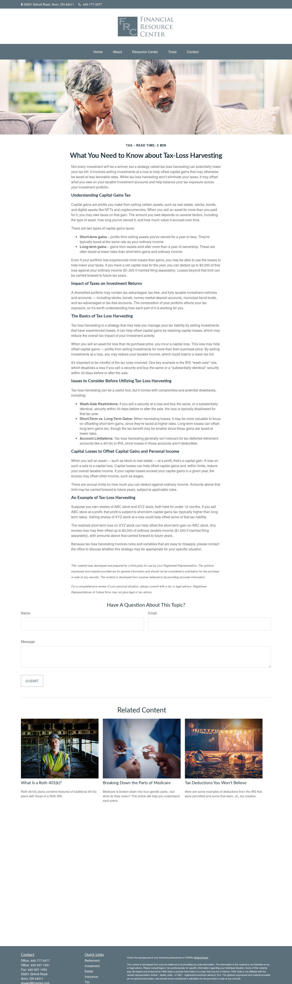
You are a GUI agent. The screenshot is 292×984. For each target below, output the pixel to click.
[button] (98, 51)
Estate (89, 971)
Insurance (91, 976)
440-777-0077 (92, 4)
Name (25, 613)
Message (28, 641)
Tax (87, 982)
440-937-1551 (40, 965)
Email (152, 613)
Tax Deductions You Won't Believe (215, 783)
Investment (92, 966)
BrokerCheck (201, 957)
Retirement (92, 960)
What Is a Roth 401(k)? (41, 783)
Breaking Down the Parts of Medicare (137, 783)
